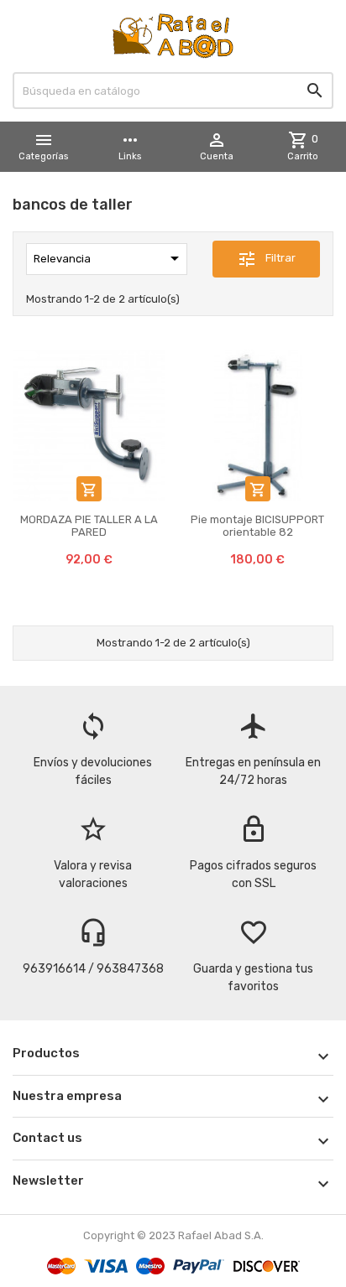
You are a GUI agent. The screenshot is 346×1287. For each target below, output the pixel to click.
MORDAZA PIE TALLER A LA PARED (89, 525)
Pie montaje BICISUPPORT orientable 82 (257, 525)
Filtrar (266, 259)
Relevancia (109, 258)
